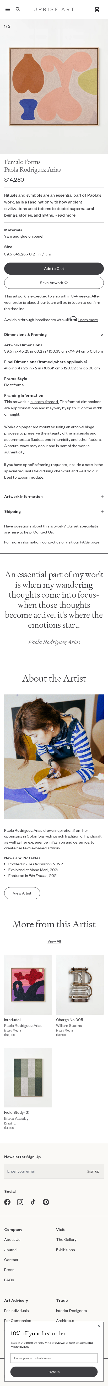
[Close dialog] (99, 1326)
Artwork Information (23, 496)
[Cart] (97, 9)
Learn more (88, 319)
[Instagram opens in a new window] (20, 1202)
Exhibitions (65, 1249)
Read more (65, 215)
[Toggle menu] (7, 9)
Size (8, 246)
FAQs (9, 1279)
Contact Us (43, 532)
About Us (12, 1239)
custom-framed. (44, 401)
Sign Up (54, 1371)
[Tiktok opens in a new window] (33, 1202)
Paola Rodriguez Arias (32, 169)
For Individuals (16, 1310)
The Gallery (66, 1239)
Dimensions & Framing (25, 334)
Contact (11, 1259)
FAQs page (90, 542)
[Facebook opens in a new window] (7, 1202)
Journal (10, 1249)
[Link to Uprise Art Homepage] (54, 9)
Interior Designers (71, 1310)
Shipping (12, 511)
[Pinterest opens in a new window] (46, 1202)
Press (9, 1269)
